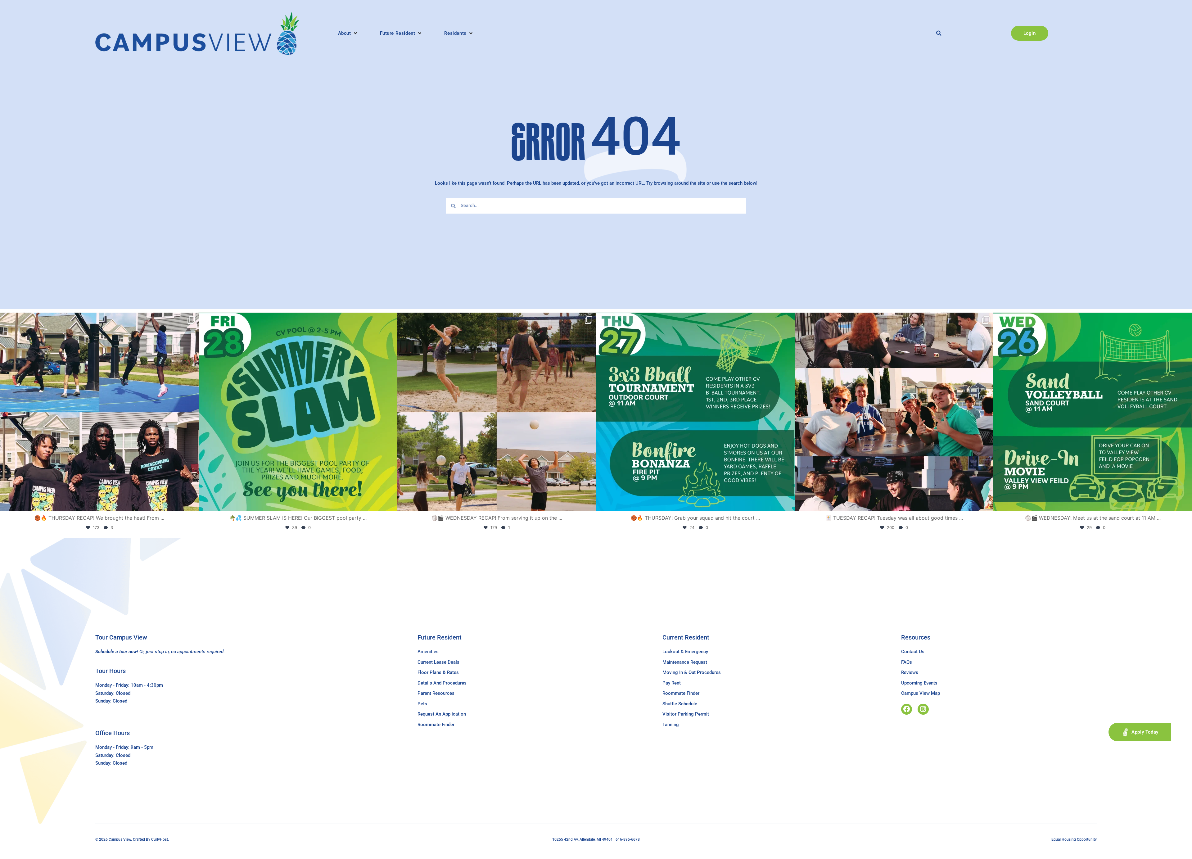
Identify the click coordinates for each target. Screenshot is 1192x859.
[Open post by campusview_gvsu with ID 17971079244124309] (894, 412)
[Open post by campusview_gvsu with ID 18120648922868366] (496, 412)
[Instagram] (923, 709)
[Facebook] (906, 709)
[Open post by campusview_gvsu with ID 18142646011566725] (1092, 412)
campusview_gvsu (97, 320)
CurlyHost (159, 839)
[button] (348, 33)
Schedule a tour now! (116, 651)
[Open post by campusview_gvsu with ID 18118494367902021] (298, 412)
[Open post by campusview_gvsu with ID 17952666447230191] (695, 412)
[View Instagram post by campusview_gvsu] (192, 503)
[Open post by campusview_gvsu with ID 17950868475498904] (99, 412)
